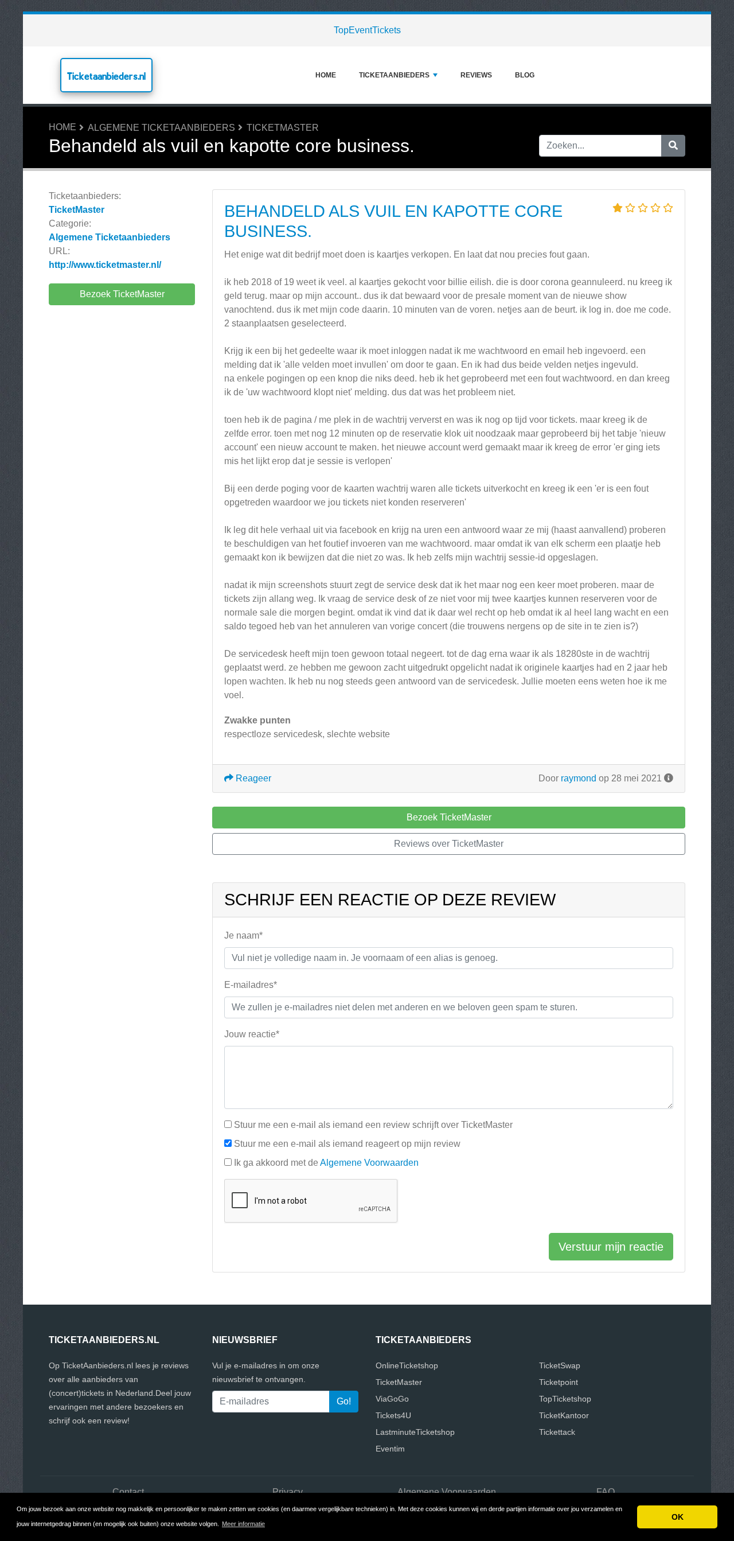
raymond (578, 778)
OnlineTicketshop (407, 1365)
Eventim (390, 1448)
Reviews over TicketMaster (448, 844)
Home (325, 75)
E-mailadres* (250, 985)
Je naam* (243, 935)
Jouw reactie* (251, 1034)
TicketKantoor (564, 1415)
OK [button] (677, 1516)
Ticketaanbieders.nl (106, 76)
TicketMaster (283, 128)
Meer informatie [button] (243, 1523)
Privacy (287, 1492)
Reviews (476, 75)
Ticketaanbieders (394, 75)
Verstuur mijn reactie (611, 1246)
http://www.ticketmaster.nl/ (105, 265)
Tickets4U (393, 1415)
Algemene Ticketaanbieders (161, 128)
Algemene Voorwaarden (369, 1163)
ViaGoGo (392, 1398)
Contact (128, 1492)
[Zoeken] (673, 146)
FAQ (605, 1492)
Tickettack (557, 1432)
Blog (524, 75)
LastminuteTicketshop (415, 1432)
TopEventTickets (367, 30)
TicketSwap (559, 1365)
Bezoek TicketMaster (122, 294)
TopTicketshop (565, 1398)
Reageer (252, 778)
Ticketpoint (558, 1382)
